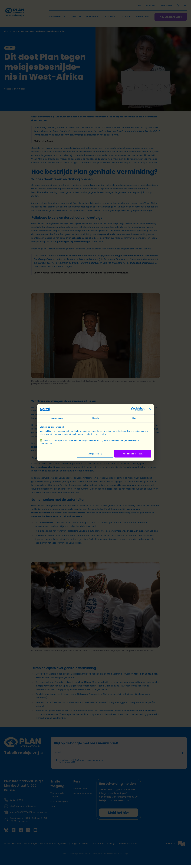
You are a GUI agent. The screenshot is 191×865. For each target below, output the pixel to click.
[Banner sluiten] (150, 409)
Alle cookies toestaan (133, 454)
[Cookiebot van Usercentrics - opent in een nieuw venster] (133, 409)
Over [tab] (134, 418)
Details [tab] (95, 418)
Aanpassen (93, 454)
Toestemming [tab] (56, 418)
